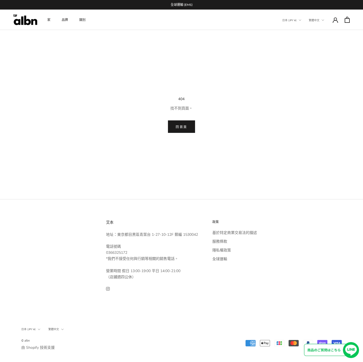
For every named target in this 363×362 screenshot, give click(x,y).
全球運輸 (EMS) (181, 5)
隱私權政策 (221, 250)
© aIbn (25, 340)
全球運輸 (219, 258)
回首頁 (181, 127)
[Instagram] (108, 288)
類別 (82, 20)
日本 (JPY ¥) (289, 20)
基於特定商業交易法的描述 (234, 232)
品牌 (65, 20)
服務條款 (219, 241)
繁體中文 (314, 20)
